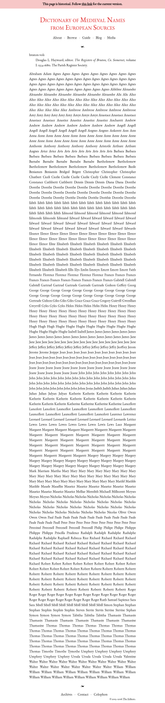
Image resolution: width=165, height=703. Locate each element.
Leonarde (120, 419)
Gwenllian (129, 301)
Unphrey (64, 656)
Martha (56, 471)
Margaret (130, 424)
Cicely (95, 177)
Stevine (109, 610)
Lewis (101, 424)
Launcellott (79, 409)
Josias (89, 388)
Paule (58, 517)
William (130, 667)
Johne (81, 388)
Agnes (57, 74)
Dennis (78, 182)
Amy (32, 115)
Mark (32, 471)
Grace (78, 301)
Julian (115, 388)
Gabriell (119, 280)
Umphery (87, 651)
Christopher (91, 172)
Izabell (72, 332)
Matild (120, 481)
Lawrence (129, 414)
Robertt (107, 569)
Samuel (112, 600)
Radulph (86, 533)
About (57, 38)
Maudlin (57, 486)
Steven (80, 610)
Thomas (51, 626)
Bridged (64, 172)
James (90, 332)
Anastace (105, 115)
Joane (132, 363)
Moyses (131, 492)
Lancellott (129, 404)
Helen (70, 306)
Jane (133, 337)
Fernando (35, 275)
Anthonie (35, 146)
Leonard (34, 419)
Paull (56, 523)
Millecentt (118, 492)
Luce (119, 424)
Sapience (123, 600)
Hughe (60, 326)
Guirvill (116, 301)
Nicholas (56, 497)
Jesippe (54, 352)
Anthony (50, 146)
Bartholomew (127, 161)
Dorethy (58, 198)
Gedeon (110, 285)
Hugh (33, 326)
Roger (132, 589)
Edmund (62, 218)
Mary (65, 471)
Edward (74, 218)
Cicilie (104, 177)
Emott (105, 270)
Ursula (75, 656)
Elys (77, 270)
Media (111, 38)
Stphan (131, 610)
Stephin (46, 610)
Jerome (33, 352)
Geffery (121, 285)
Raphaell (63, 538)
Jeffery (33, 347)
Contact (83, 694)
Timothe (47, 651)
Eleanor (34, 234)
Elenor (44, 234)
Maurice (69, 486)
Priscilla (60, 533)
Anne (41, 136)
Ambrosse (129, 110)
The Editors (129, 699)
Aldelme (115, 89)
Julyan (52, 394)
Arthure (118, 146)
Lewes (33, 424)
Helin (96, 306)
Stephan (118, 605)
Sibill (55, 605)
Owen (132, 512)
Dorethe (130, 182)
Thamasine (128, 620)
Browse (72, 38)
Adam (47, 74)
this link (87, 4)
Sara (133, 600)
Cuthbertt (51, 182)
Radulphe (114, 533)
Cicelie (55, 177)
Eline (52, 244)
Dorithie (105, 198)
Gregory (105, 301)
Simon (108, 605)
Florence (48, 275)
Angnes (92, 131)
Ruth (103, 600)
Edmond (67, 213)
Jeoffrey (122, 347)
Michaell (105, 492)
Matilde (131, 481)
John (82, 373)
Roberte (96, 569)
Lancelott (35, 409)
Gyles (45, 306)
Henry (113, 306)
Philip (98, 528)
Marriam (43, 471)
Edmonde (35, 218)
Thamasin (114, 615)
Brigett (76, 172)
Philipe (108, 528)
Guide (86, 38)
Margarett (87, 430)
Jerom (132, 347)
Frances (109, 275)
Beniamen (35, 172)
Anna (33, 136)
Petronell (48, 528)
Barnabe (34, 161)
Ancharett (116, 120)
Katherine (73, 404)
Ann (126, 131)
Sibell (39, 605)
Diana (110, 182)
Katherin (75, 394)
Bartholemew (106, 161)
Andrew (130, 120)
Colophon (100, 694)
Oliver (122, 512)
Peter (64, 523)
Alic (119, 94)
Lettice (131, 419)
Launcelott (102, 414)
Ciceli (46, 177)
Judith (98, 388)
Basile (132, 167)
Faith (132, 270)
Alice (132, 94)
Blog (99, 38)
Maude (45, 486)
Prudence (73, 533)
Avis (60, 151)
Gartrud (46, 285)
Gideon (47, 301)
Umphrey (101, 651)
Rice (85, 538)
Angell (121, 125)
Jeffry (112, 347)
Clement (115, 177)
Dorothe (117, 198)
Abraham (35, 74)
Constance (129, 177)
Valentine (130, 656)
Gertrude (35, 301)
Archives (66, 694)
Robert (46, 564)
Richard (95, 538)
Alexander (129, 89)
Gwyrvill (35, 306)
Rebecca (76, 538)
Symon (34, 615)
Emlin (84, 270)
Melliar (80, 492)
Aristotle (105, 146)
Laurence (116, 414)
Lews (110, 424)
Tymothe (74, 651)
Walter (33, 662)
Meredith (92, 492)
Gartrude (71, 285)
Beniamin (51, 172)
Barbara (119, 151)
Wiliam (118, 667)
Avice (44, 151)
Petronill (74, 528)
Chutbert (35, 177)
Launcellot (64, 409)
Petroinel (35, 528)
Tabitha (77, 615)
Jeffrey (86, 347)
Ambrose (74, 110)
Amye (77, 115)
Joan (63, 352)
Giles (56, 301)
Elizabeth (63, 244)
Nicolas (112, 512)
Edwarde (130, 228)
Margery (93, 455)
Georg (132, 285)
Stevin (90, 610)
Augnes (34, 151)
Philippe (130, 528)
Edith (32, 203)
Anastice (62, 120)
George (34, 290)
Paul (50, 517)
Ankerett (115, 131)
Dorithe (70, 198)
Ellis (70, 270)
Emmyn (94, 270)
